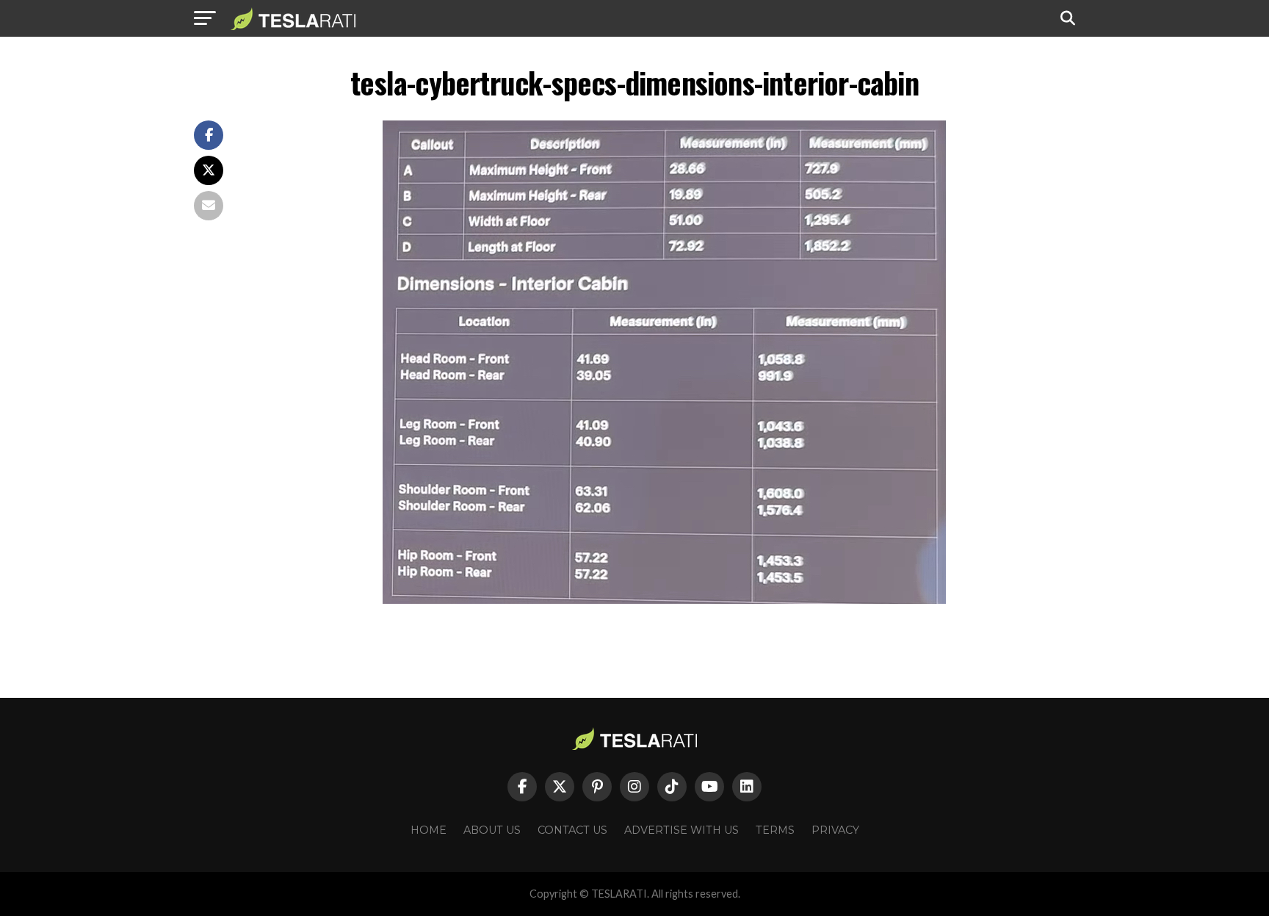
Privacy (835, 830)
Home (428, 830)
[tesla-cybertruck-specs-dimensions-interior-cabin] (664, 600)
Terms (775, 830)
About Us (492, 830)
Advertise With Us (681, 830)
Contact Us (572, 830)
